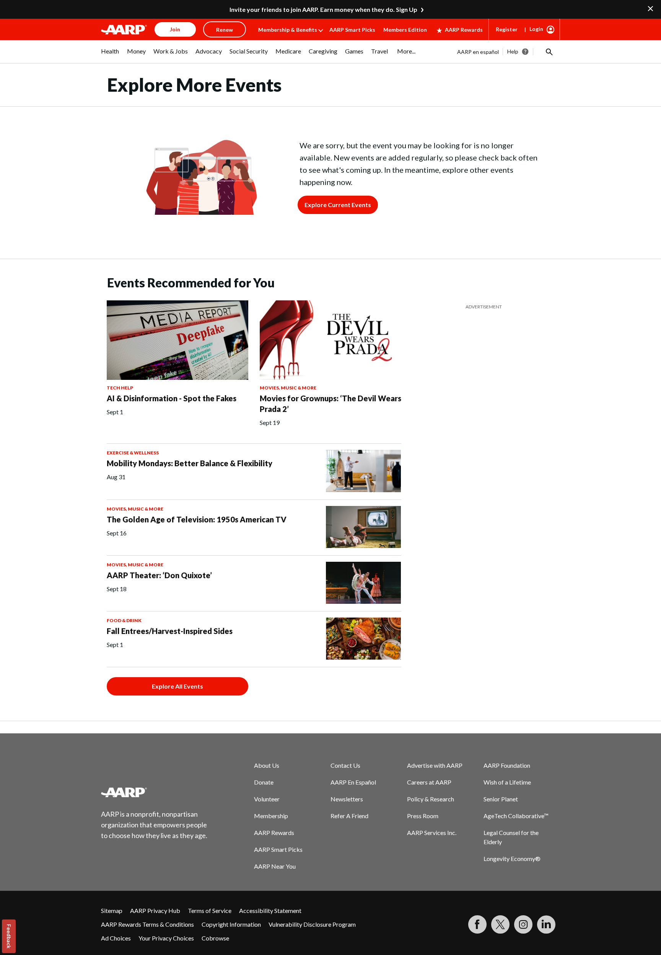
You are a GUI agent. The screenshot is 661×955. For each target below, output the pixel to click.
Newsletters (346, 799)
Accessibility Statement (270, 910)
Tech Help (120, 388)
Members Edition (405, 29)
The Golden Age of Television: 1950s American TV (197, 519)
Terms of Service (209, 910)
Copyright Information (231, 924)
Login (536, 29)
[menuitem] (110, 55)
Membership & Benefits (287, 29)
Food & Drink (124, 620)
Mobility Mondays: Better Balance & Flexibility (189, 463)
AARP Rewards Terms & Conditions (147, 924)
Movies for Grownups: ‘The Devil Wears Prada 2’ (330, 403)
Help (512, 51)
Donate (264, 782)
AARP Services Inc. (431, 832)
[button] (548, 51)
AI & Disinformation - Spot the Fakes (171, 398)
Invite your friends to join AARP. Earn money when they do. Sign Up (323, 9)
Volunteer (267, 799)
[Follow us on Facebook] (477, 924)
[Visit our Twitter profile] (500, 924)
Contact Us (345, 765)
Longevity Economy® (512, 858)
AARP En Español (353, 782)
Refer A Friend (349, 815)
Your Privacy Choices (166, 938)
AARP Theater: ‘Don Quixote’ (159, 575)
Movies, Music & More (288, 388)
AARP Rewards (464, 29)
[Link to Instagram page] (523, 924)
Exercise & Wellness (133, 453)
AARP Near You (275, 866)
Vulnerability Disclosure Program (312, 924)
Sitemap (111, 910)
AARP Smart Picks (352, 29)
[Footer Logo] (154, 792)
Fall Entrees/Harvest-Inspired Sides (170, 631)
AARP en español (478, 52)
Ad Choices (116, 938)
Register (507, 29)
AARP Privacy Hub (155, 910)
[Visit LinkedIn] (546, 924)
